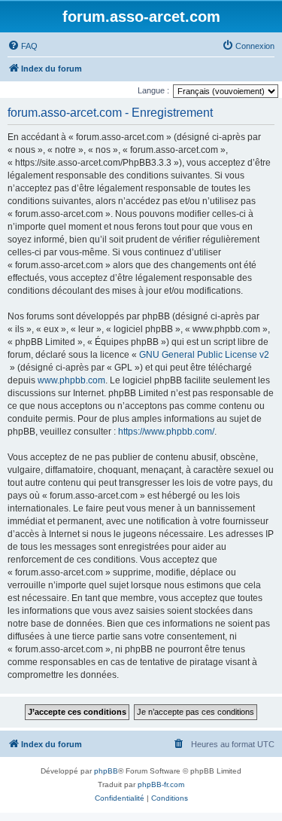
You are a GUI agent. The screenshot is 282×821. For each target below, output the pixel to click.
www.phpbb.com (71, 380)
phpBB (106, 771)
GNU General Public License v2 (204, 354)
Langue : (153, 90)
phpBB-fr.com (161, 784)
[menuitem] (23, 46)
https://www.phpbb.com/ (166, 431)
